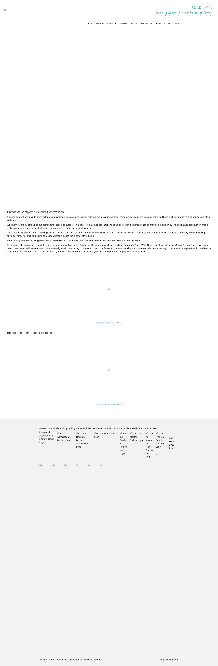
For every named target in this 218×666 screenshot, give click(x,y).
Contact (167, 23)
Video (177, 23)
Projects (123, 23)
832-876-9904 (202, 8)
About (98, 23)
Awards (133, 23)
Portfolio (110, 23)
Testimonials (146, 23)
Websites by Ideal (169, 659)
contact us (135, 251)
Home (89, 23)
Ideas (158, 23)
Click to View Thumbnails (109, 323)
